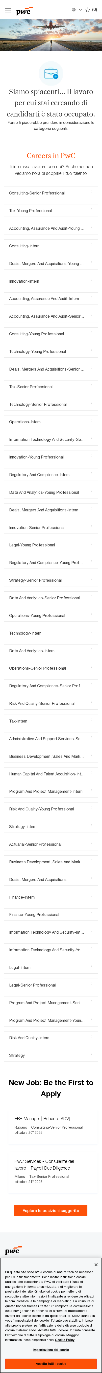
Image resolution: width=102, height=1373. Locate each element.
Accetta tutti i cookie (51, 1364)
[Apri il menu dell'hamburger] (8, 9)
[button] (76, 9)
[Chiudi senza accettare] (96, 1264)
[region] (51, 1315)
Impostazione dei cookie (51, 1350)
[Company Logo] (41, 9)
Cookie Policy (65, 1340)
